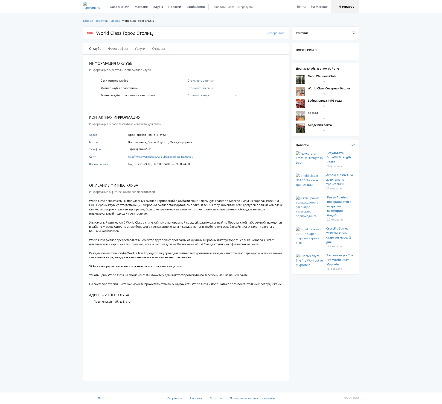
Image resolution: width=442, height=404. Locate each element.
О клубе (95, 48)
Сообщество (195, 7)
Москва (115, 20)
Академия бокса (320, 125)
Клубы (158, 7)
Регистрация (320, 7)
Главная (88, 20)
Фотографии (118, 48)
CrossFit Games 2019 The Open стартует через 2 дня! (338, 235)
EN (99, 398)
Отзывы (158, 48)
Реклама (196, 398)
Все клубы (102, 20)
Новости (174, 7)
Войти (301, 7)
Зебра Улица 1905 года (325, 100)
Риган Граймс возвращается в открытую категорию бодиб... (339, 206)
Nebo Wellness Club (322, 76)
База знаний (119, 7)
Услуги (140, 48)
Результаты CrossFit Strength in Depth (340, 157)
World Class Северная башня (329, 88)
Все (352, 145)
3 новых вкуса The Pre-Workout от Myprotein (339, 259)
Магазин (141, 7)
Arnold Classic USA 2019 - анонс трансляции (339, 179)
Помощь (215, 398)
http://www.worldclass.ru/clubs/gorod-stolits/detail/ (160, 157)
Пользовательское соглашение (252, 398)
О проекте (174, 398)
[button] (345, 6)
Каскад (313, 113)
